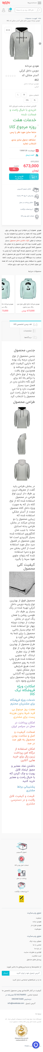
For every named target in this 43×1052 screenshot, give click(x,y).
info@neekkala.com (16, 1003)
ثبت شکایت (36, 956)
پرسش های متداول (34, 959)
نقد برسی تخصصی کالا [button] (22, 324)
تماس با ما (37, 945)
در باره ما (37, 948)
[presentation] (40, 43)
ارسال (5, 973)
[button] (9, 10)
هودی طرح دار (36, 925)
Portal (27, 1046)
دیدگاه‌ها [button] (28, 337)
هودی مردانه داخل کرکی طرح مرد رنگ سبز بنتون (28, 305)
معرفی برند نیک (35, 941)
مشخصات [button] (28, 331)
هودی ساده (37, 922)
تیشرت (38, 918)
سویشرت (38, 929)
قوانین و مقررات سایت (32, 952)
